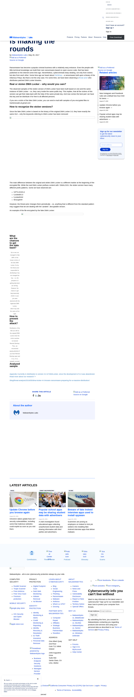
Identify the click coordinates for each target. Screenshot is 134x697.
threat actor (83, 78)
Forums (75, 644)
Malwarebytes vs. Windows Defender (77, 633)
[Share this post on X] (36, 396)
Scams (71, 490)
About (90, 37)
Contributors (31, 560)
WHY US (72, 611)
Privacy (104, 686)
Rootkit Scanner (20, 586)
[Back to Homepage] (21, 38)
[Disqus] (52, 447)
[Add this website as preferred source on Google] (67, 58)
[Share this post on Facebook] (33, 396)
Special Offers (77, 607)
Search (103, 17)
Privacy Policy (116, 155)
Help (104, 37)
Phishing (56, 594)
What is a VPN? (59, 604)
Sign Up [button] (105, 149)
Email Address (93, 611)
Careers (75, 586)
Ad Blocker (37, 601)
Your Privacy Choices (40, 686)
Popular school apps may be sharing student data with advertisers (52, 512)
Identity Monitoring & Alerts (38, 615)
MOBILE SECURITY (18, 603)
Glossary (84, 560)
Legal (96, 686)
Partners (84, 37)
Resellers (56, 633)
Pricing (77, 37)
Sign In (108, 2)
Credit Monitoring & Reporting (38, 622)
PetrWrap (58, 75)
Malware (56, 599)
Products (70, 37)
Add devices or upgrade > (114, 13)
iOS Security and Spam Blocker (18, 616)
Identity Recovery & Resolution (37, 630)
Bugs (12, 490)
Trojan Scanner (20, 589)
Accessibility (77, 690)
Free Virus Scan (20, 594)
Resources (97, 37)
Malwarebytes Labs (19, 55)
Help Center (77, 652)
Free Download (116, 37)
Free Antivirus (19, 591)
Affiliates (56, 623)
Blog (54, 586)
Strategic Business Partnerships (58, 628)
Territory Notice (78, 604)
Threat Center (49, 560)
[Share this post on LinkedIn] (39, 396)
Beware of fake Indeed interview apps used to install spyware (80, 512)
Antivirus (56, 601)
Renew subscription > (112, 17)
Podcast (67, 560)
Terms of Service (109, 155)
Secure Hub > (110, 21)
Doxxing (56, 607)
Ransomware (58, 596)
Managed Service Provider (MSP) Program (37, 674)
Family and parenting (47, 490)
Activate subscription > (113, 9)
